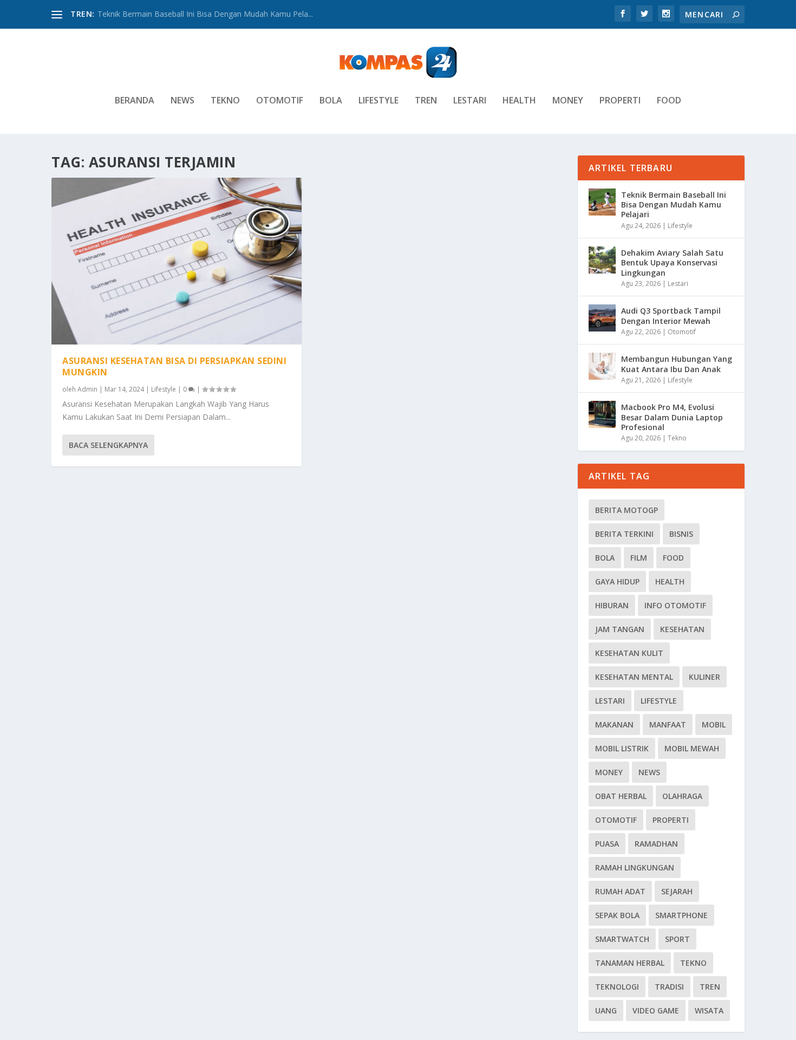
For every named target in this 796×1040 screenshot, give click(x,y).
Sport (677, 939)
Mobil (714, 724)
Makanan (614, 724)
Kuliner (704, 677)
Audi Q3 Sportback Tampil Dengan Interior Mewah (671, 316)
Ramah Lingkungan (634, 867)
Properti (620, 101)
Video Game (655, 1010)
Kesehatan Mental (634, 677)
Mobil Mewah (691, 748)
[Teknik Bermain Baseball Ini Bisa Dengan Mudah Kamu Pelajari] (602, 202)
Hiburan (612, 605)
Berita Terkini (624, 534)
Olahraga (682, 796)
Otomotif (279, 101)
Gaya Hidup (617, 581)
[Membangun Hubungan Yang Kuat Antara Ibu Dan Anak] (602, 366)
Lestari (469, 101)
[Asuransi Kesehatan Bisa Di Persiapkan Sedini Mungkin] (176, 261)
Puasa (607, 843)
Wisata (709, 1010)
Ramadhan (656, 843)
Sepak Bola (617, 915)
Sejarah (677, 891)
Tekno (225, 101)
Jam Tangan (619, 629)
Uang (606, 1010)
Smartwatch (622, 939)
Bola (330, 101)
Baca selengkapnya (108, 445)
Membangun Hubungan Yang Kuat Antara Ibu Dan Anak (676, 364)
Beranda (134, 101)
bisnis (681, 534)
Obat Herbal (621, 796)
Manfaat (667, 724)
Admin (87, 389)
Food (669, 101)
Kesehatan (682, 629)
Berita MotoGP (626, 510)
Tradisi (669, 986)
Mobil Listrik (622, 748)
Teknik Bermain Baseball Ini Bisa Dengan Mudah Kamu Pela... (205, 14)
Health (519, 101)
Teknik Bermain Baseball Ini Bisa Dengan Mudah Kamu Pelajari (673, 204)
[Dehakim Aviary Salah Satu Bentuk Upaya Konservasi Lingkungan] (602, 260)
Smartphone (681, 915)
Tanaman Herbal (629, 963)
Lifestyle (378, 101)
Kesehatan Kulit (629, 653)
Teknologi (617, 986)
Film (638, 557)
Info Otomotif (675, 605)
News (182, 101)
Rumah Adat (620, 891)
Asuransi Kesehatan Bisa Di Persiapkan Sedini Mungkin (174, 366)
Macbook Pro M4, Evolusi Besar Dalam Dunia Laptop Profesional (672, 417)
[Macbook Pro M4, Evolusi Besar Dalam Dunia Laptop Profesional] (602, 414)
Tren (426, 101)
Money (567, 101)
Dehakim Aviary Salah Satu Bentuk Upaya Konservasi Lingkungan (672, 262)
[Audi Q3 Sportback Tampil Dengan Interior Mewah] (602, 318)
